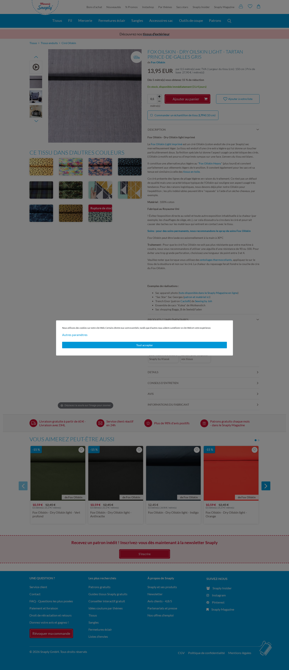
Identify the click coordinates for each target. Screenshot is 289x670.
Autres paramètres (74, 334)
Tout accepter (144, 345)
